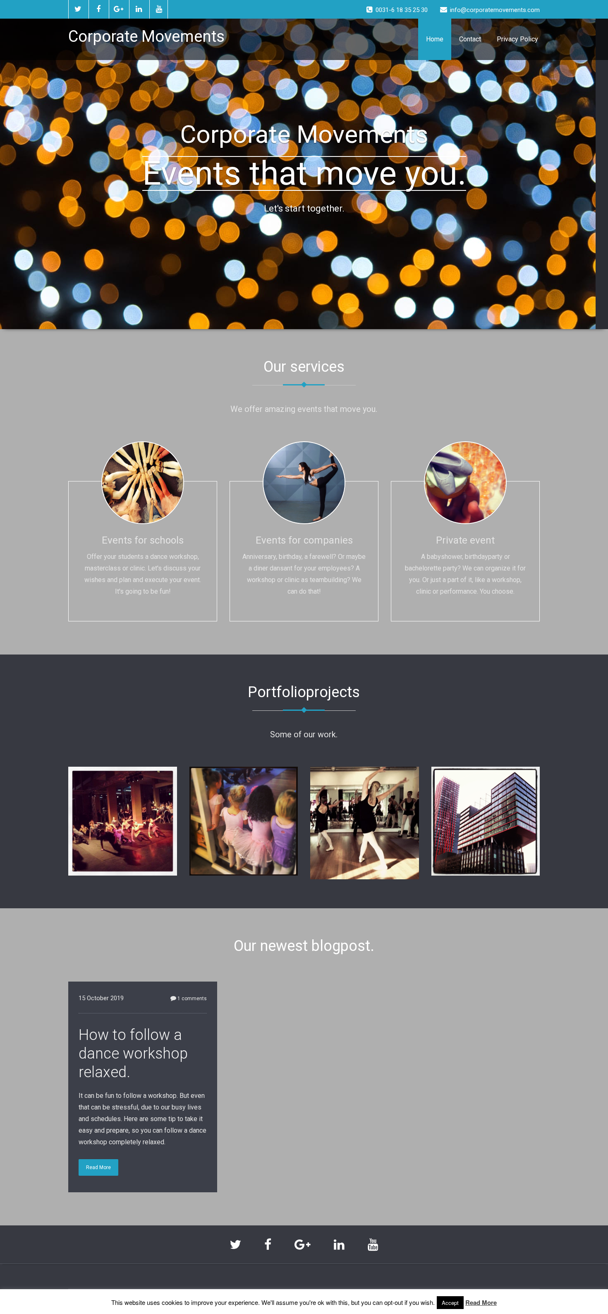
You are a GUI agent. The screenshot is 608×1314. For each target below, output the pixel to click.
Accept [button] (450, 1303)
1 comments (192, 998)
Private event (465, 540)
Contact (470, 39)
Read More (98, 1167)
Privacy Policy (517, 39)
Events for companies (304, 540)
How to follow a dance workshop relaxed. (133, 1053)
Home (434, 39)
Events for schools (143, 540)
